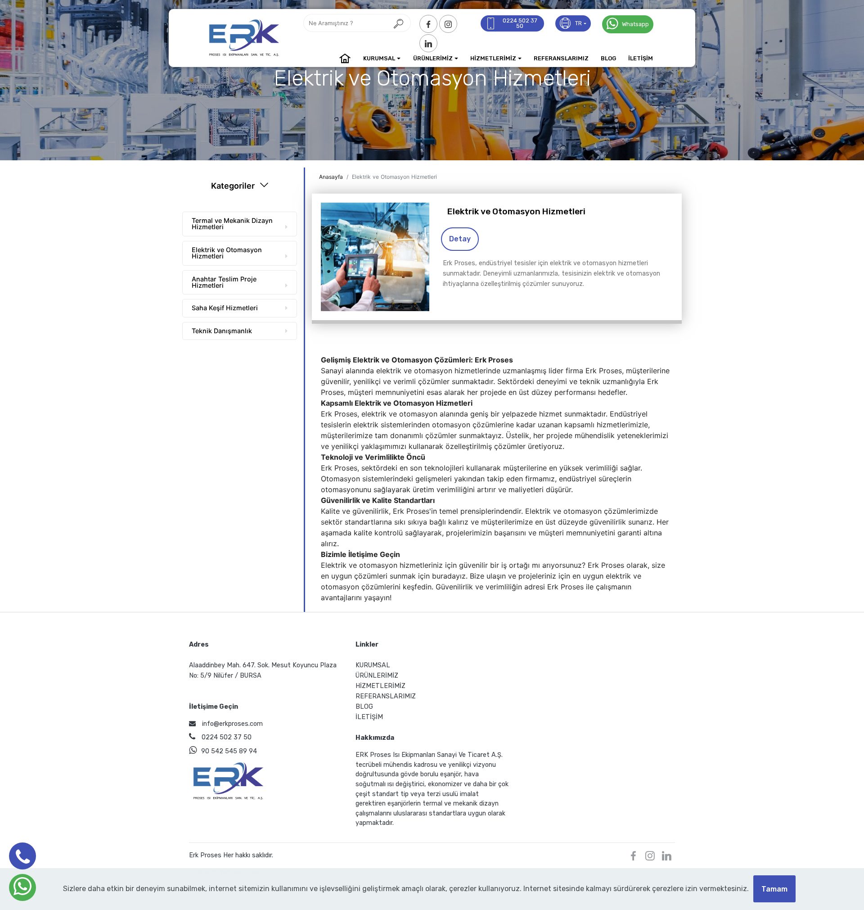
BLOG (608, 58)
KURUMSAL (379, 58)
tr (578, 23)
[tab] (239, 221)
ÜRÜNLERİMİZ (433, 58)
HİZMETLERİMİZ (493, 58)
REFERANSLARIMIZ (561, 58)
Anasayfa (331, 176)
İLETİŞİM (640, 58)
